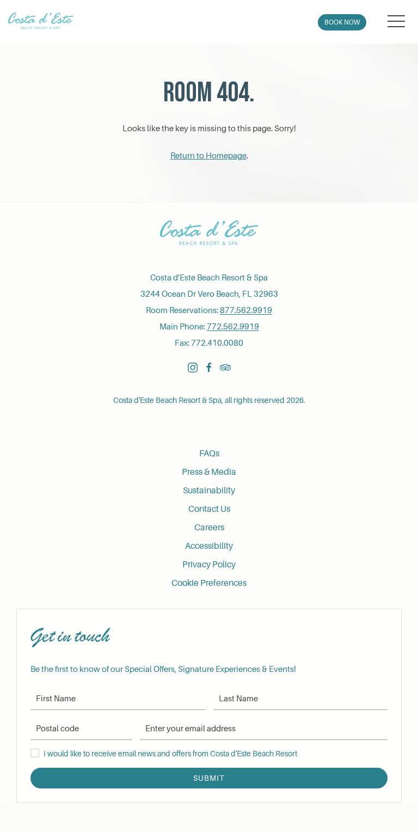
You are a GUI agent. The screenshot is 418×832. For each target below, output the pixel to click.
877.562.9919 (246, 310)
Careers (209, 528)
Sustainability (209, 490)
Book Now (342, 22)
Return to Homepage (208, 155)
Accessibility (209, 546)
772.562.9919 (233, 326)
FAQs (209, 453)
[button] (396, 22)
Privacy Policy (209, 565)
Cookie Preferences (209, 583)
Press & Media (209, 472)
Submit (209, 778)
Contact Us (209, 509)
